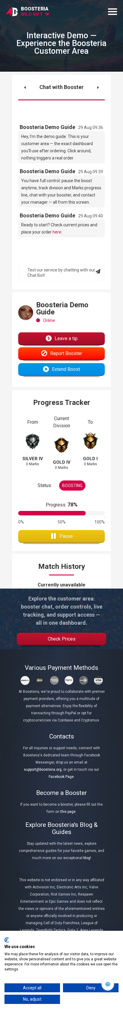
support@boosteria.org (42, 769)
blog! (87, 858)
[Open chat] (108, 984)
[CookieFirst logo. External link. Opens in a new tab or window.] (6, 940)
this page (68, 812)
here (57, 232)
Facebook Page (61, 777)
